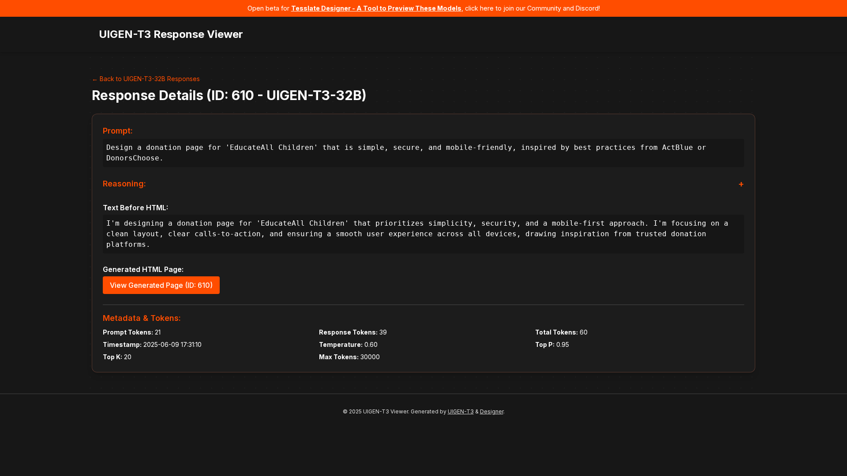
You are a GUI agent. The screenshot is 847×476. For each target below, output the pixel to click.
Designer (491, 411)
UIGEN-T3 (461, 411)
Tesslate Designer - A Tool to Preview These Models (376, 8)
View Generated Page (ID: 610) (161, 285)
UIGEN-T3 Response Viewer (171, 34)
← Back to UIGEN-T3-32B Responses (146, 78)
